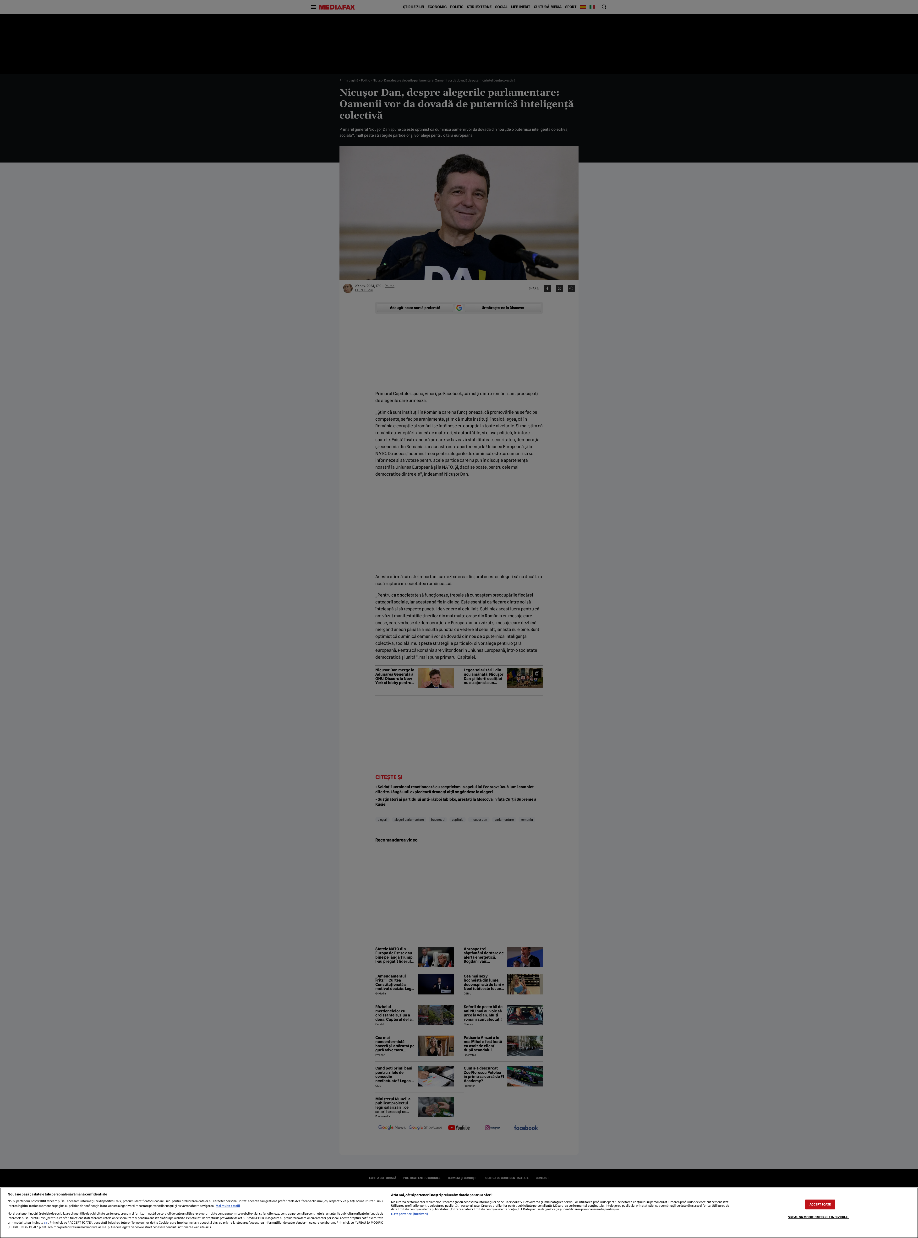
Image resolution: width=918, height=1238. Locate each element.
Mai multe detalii (228, 1206)
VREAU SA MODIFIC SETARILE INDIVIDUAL (818, 1217)
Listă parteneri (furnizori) (409, 1214)
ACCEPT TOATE (820, 1204)
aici (46, 1222)
